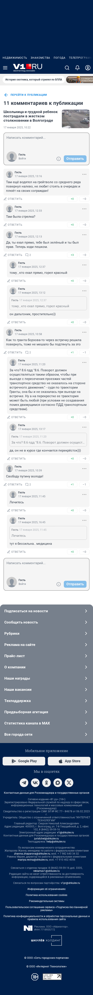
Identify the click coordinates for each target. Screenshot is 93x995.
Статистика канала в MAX (27, 723)
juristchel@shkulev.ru (46, 838)
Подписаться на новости (26, 611)
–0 (84, 198)
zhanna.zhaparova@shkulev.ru (32, 853)
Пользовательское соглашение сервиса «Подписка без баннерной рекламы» (46, 909)
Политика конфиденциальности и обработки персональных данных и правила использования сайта (46, 918)
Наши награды (17, 678)
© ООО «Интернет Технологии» (46, 966)
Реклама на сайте (19, 644)
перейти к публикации (29, 94)
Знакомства (40, 57)
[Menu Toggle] (5, 68)
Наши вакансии (18, 689)
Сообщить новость (21, 622)
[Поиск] (67, 68)
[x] (69, 782)
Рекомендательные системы (46, 901)
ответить (15, 198)
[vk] (35, 782)
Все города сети (18, 734)
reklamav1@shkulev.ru (46, 870)
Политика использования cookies (46, 895)
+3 (72, 255)
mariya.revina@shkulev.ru (33, 859)
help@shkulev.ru (56, 841)
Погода (60, 57)
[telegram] (24, 782)
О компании (15, 667)
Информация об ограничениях (46, 889)
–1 (84, 352)
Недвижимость (15, 57)
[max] (57, 782)
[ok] (46, 782)
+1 (72, 352)
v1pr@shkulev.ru (70, 883)
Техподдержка (17, 701)
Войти (22, 158)
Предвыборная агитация (26, 712)
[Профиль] (88, 68)
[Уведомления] (77, 68)
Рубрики (11, 633)
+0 (72, 198)
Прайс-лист (14, 656)
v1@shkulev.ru (65, 832)
